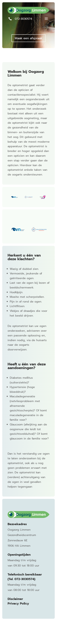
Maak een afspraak (28, 38)
